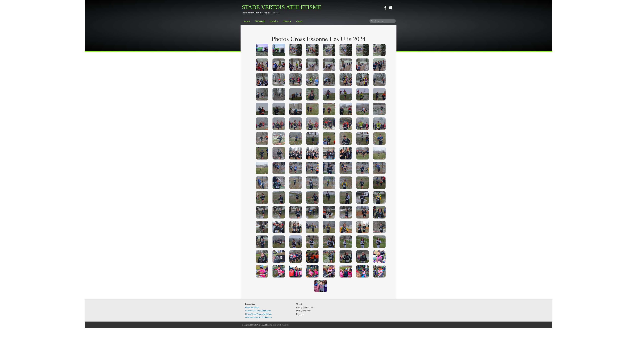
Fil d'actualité (260, 21)
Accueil (247, 21)
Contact (299, 21)
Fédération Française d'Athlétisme (258, 317)
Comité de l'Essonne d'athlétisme (258, 310)
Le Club (274, 21)
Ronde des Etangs (252, 307)
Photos (287, 21)
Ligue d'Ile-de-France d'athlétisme (258, 314)
